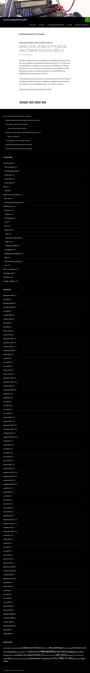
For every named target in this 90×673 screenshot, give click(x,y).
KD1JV (37, 651)
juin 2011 (6, 543)
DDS (42, 648)
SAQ (31, 102)
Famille (6, 191)
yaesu (5, 661)
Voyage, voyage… (9, 281)
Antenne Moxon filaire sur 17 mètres (18, 144)
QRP (35, 43)
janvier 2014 (7, 421)
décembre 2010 (8, 567)
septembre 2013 (8, 437)
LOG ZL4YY (33, 25)
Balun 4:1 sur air (13, 136)
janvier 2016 (7, 335)
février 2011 (7, 559)
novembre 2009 (8, 618)
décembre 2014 (8, 378)
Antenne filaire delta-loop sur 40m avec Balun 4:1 (23, 132)
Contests (7, 214)
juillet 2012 (7, 492)
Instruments (8, 179)
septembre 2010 (8, 578)
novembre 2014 (8, 382)
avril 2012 (6, 504)
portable (47, 655)
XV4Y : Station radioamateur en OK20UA (17, 116)
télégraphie (77, 659)
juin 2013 (6, 449)
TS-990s (69, 658)
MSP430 (36, 655)
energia (70, 648)
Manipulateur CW (9, 655)
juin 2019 (6, 311)
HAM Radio (23, 43)
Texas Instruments (22, 659)
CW (5, 222)
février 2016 (7, 331)
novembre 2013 (8, 429)
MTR (42, 655)
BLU (39, 648)
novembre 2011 (8, 523)
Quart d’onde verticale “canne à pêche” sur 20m (22, 120)
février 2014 (7, 417)
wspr (83, 658)
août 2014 (6, 394)
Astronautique (9, 167)
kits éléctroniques (66, 651)
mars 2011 (7, 555)
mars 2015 (7, 366)
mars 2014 (7, 413)
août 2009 (6, 630)
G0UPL (84, 648)
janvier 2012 (7, 516)
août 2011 (6, 535)
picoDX (69, 25)
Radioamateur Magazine (12, 253)
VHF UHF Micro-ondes (12, 261)
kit (55, 651)
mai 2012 (6, 500)
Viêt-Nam (6, 277)
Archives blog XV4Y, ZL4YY (15, 19)
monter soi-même (24, 655)
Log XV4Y (42, 25)
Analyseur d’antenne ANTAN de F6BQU (18, 148)
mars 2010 (7, 602)
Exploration (8, 175)
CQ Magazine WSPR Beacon (55, 25)
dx (48, 648)
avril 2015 (6, 362)
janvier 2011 (7, 563)
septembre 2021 (8, 295)
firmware (77, 648)
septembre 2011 (8, 531)
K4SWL (31, 652)
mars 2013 (7, 460)
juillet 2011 (7, 539)
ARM (31, 648)
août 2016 (6, 323)
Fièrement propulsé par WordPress (13, 670)
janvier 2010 (7, 610)
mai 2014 (6, 405)
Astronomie (7, 163)
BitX (6, 234)
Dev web (7, 198)
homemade (20, 652)
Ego (4, 187)
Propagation (8, 250)
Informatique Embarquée (13, 202)
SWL (51, 43)
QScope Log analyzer (82, 25)
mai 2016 (6, 327)
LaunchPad (80, 652)
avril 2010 (6, 598)
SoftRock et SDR (43, 43)
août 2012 (6, 488)
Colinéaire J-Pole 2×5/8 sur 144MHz (17, 140)
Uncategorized (8, 273)
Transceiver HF (48, 658)
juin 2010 (6, 590)
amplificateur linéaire (9, 648)
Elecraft (65, 648)
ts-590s (59, 658)
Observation (8, 183)
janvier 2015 (7, 374)
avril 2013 (6, 457)
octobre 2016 (8, 319)
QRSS (63, 655)
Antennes (7, 210)
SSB (8, 658)
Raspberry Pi (70, 655)
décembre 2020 (8, 303)
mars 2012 (7, 508)
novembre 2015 (8, 342)
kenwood (47, 651)
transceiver (34, 658)
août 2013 (6, 441)
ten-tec (13, 659)
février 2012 (7, 512)
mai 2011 (6, 547)
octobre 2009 (8, 622)
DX (5, 226)
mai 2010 (6, 594)
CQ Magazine (9, 218)
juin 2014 (6, 401)
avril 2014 (6, 409)
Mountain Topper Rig (12, 238)
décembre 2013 (8, 425)
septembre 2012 (8, 484)
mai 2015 (6, 358)
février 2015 (7, 370)
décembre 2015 (8, 339)
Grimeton (24, 102)
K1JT (25, 652)
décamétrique (56, 647)
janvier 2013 (7, 468)
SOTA (5, 659)
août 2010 (6, 582)
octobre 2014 (8, 386)
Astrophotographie (10, 171)
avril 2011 (6, 551)
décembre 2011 (8, 519)
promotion (52, 655)
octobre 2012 (8, 480)
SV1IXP (38, 102)
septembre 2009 (8, 626)
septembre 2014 (8, 390)
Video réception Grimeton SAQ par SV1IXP (35, 89)
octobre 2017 (8, 315)
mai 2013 (6, 453)
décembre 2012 (8, 472)
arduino (25, 647)
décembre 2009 (8, 614)
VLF (44, 102)
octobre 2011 (8, 527)
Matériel (30, 43)
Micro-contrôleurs (9, 269)
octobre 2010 (8, 575)
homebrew (11, 651)
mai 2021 (6, 299)
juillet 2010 (7, 586)
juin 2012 (6, 496)
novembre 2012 (8, 476)
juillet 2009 (7, 634)
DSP (46, 648)
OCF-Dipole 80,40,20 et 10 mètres (16, 124)
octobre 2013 (8, 433)
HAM (5, 652)
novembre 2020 (8, 307)
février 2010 (7, 606)
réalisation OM (80, 655)
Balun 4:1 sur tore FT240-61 (17, 128)
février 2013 (7, 464)
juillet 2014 (7, 398)
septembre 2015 (8, 350)
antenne (18, 648)
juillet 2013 (7, 445)
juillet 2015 (7, 354)
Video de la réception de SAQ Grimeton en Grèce (43, 48)
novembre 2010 (8, 571)
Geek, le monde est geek (11, 194)
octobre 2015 (8, 346)
